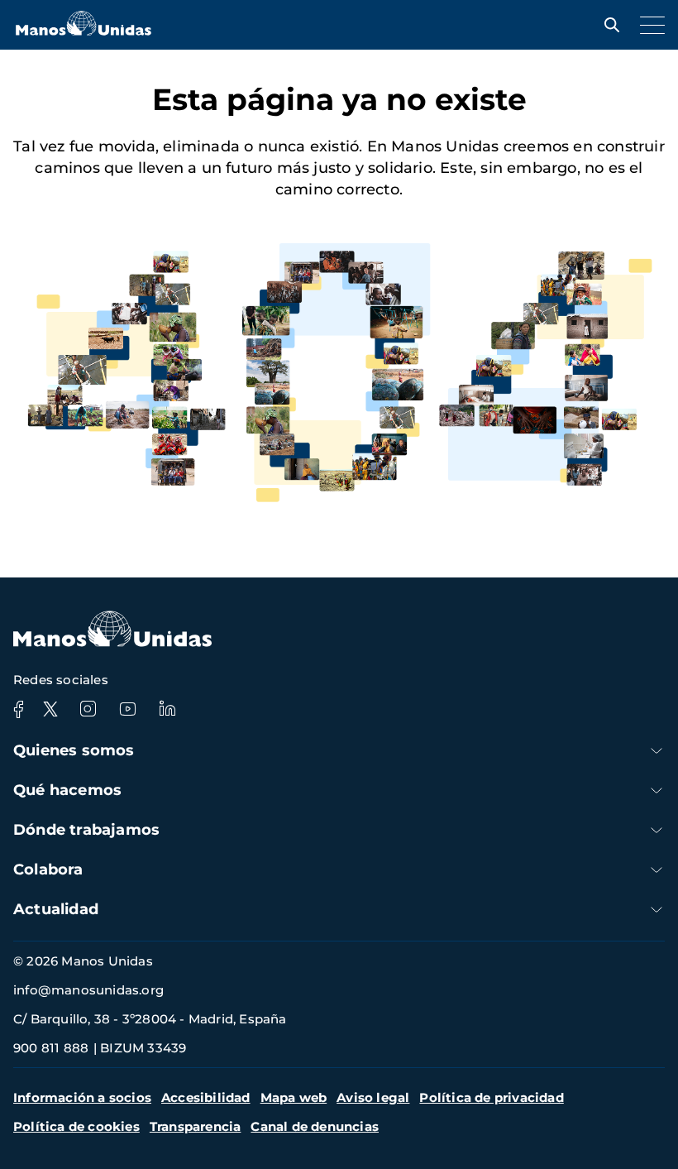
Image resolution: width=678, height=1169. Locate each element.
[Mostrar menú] (648, 24)
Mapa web (293, 1097)
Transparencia (195, 1126)
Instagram (88, 709)
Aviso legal (373, 1097)
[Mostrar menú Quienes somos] (656, 751)
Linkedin (167, 709)
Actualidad (55, 909)
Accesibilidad (206, 1097)
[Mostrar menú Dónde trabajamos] (656, 830)
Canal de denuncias (315, 1126)
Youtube (127, 709)
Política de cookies (76, 1126)
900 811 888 (50, 1048)
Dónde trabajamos (86, 830)
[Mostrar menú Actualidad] (656, 909)
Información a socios (82, 1097)
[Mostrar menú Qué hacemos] (656, 790)
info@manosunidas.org (88, 990)
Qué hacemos (67, 790)
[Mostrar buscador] (608, 25)
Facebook (18, 709)
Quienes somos (74, 750)
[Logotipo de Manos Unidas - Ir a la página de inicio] (83, 31)
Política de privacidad (491, 1097)
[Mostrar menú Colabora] (656, 870)
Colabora (48, 869)
